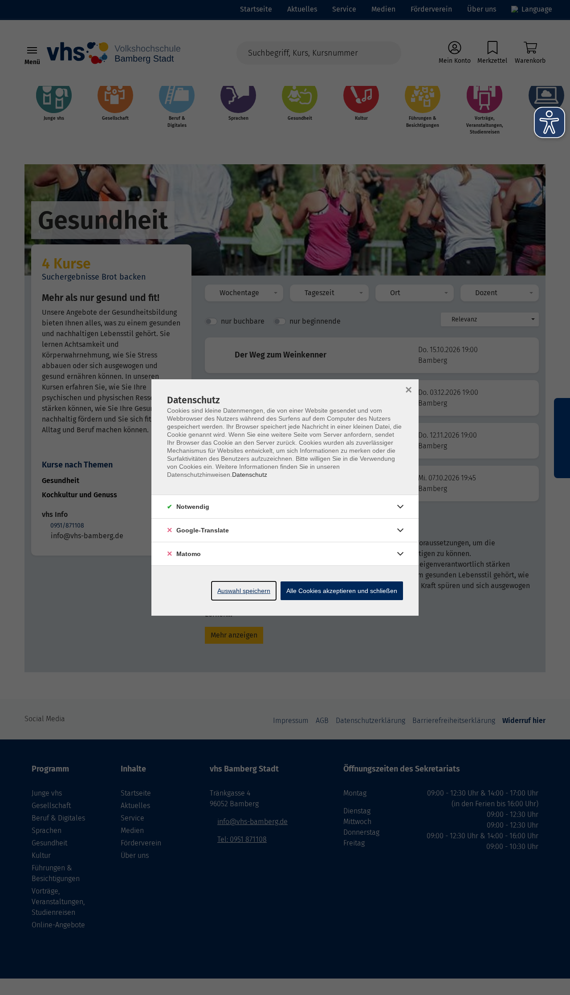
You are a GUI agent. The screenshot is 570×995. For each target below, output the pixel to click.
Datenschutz (249, 474)
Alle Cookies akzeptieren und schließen (341, 590)
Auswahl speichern (243, 590)
